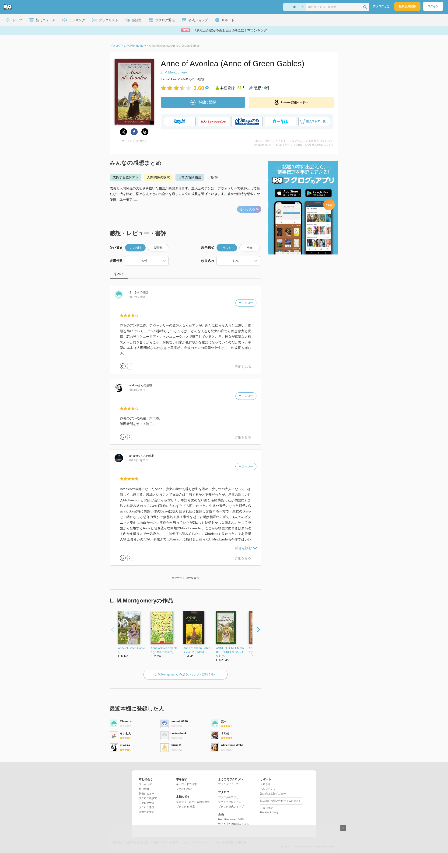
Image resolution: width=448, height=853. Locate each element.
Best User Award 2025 (231, 819)
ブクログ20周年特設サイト (233, 824)
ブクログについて (228, 784)
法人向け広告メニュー (273, 793)
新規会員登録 (407, 6)
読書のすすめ (146, 812)
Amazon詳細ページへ (294, 102)
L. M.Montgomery (174, 72)
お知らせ (265, 784)
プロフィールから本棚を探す (193, 802)
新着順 (158, 247)
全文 (249, 247)
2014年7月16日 (138, 390)
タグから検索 (184, 788)
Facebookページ (269, 812)
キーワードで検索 (186, 784)
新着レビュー (146, 793)
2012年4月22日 (138, 460)
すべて (119, 274)
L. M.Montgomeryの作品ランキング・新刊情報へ (185, 674)
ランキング (145, 784)
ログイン (433, 6)
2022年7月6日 (138, 297)
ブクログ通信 (146, 807)
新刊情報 (144, 788)
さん (134, 292)
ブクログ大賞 (146, 802)
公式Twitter (266, 808)
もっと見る (247, 209)
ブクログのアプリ (228, 797)
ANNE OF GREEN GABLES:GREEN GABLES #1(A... (230, 652)
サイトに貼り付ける (134, 141)
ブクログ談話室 (148, 798)
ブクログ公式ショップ (231, 806)
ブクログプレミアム (229, 802)
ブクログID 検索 (185, 806)
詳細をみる (243, 367)
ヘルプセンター (269, 788)
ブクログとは (381, 6)
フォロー (247, 302)
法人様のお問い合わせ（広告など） (280, 800)
